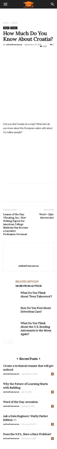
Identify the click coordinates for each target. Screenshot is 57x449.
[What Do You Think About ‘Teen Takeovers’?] (11, 296)
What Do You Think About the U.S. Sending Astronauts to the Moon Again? (36, 328)
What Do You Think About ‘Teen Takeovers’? (36, 294)
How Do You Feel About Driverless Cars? (36, 309)
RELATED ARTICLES (27, 281)
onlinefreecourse (14, 44)
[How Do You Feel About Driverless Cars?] (11, 311)
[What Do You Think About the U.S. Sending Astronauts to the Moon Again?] (11, 326)
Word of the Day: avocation (20, 402)
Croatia (13, 28)
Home (6, 23)
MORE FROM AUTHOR (28, 285)
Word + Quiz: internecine (46, 216)
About (14, 23)
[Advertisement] (28, 14)
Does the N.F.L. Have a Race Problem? (27, 434)
